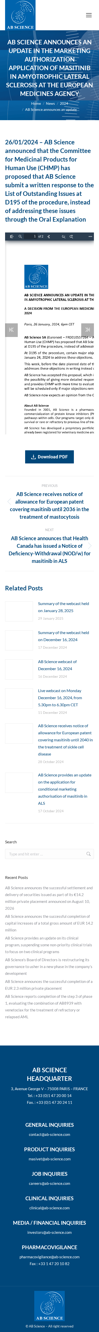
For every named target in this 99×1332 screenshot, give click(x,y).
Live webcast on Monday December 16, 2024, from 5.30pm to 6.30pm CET (60, 697)
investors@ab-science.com (49, 1232)
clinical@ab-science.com (49, 1208)
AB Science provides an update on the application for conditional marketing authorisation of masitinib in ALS (64, 788)
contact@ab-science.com (49, 1134)
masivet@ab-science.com (50, 1159)
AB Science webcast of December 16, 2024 (57, 665)
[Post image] (19, 611)
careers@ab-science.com (49, 1183)
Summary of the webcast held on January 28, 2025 (63, 607)
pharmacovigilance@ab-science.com (49, 1257)
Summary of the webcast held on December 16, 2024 (63, 636)
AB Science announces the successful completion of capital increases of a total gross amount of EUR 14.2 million (49, 923)
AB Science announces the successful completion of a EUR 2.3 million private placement (49, 984)
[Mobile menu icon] (89, 15)
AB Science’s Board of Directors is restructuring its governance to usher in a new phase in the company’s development (48, 966)
